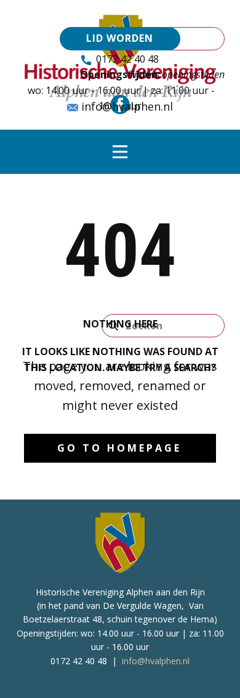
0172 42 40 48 (125, 59)
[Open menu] (120, 152)
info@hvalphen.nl (125, 106)
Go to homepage (119, 448)
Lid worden (119, 38)
